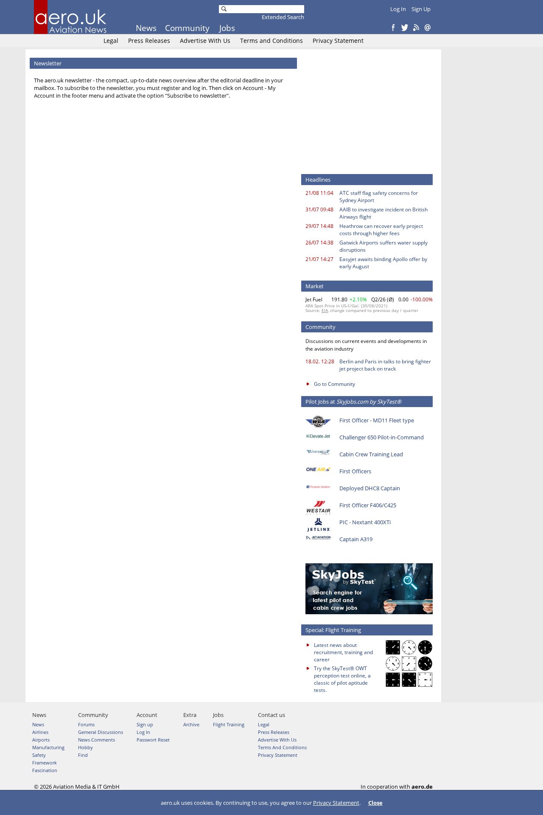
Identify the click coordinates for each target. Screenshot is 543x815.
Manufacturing (48, 747)
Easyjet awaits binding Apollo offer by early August (383, 263)
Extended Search (283, 17)
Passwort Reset (153, 739)
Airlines (40, 732)
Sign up (145, 724)
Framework (44, 762)
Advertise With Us (205, 41)
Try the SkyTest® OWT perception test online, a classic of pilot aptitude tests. (342, 679)
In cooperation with (397, 786)
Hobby (85, 747)
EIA (325, 310)
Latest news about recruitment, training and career (343, 652)
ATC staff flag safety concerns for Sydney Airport (378, 196)
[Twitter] (405, 28)
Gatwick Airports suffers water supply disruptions (383, 246)
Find (83, 755)
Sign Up (421, 9)
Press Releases (149, 41)
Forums (86, 724)
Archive (191, 724)
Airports (41, 739)
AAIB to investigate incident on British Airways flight (383, 213)
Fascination (44, 770)
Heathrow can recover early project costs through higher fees (381, 229)
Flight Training (228, 724)
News (146, 28)
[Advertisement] (369, 111)
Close (375, 803)
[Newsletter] (428, 28)
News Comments (96, 739)
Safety (39, 755)
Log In (398, 9)
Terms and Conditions (271, 41)
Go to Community (334, 384)
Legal (111, 41)
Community (187, 28)
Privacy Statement (338, 41)
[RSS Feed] (416, 28)
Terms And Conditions (282, 747)
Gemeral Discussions (100, 732)
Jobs (227, 28)
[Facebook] (393, 28)
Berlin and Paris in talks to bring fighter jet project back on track (385, 365)
